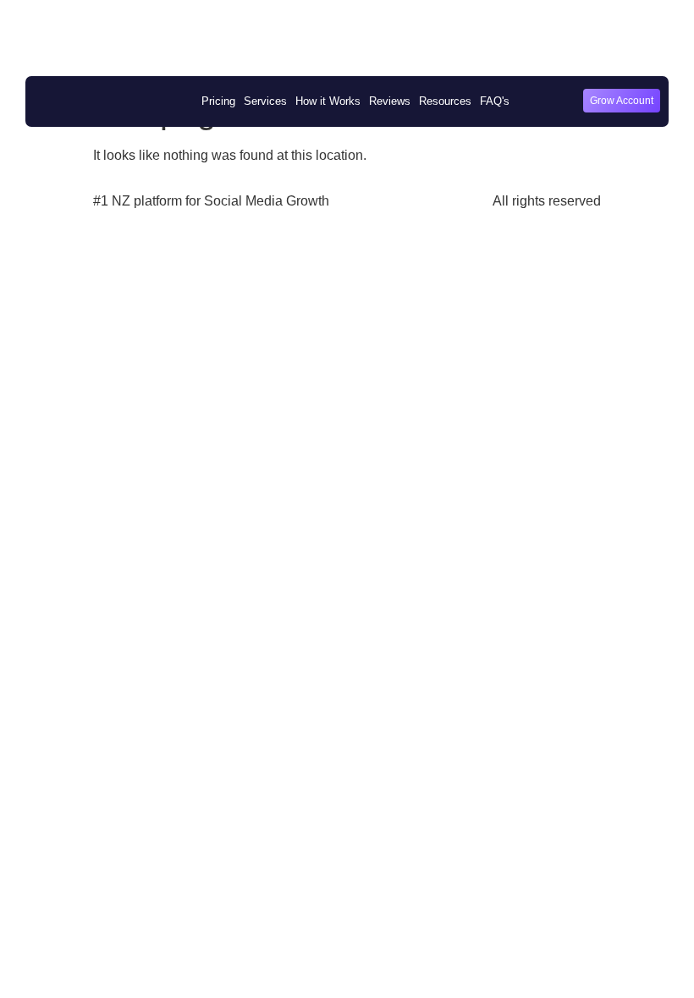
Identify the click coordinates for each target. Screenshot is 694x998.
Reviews (389, 101)
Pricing (218, 101)
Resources (445, 101)
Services (265, 101)
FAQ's (494, 101)
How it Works (328, 101)
